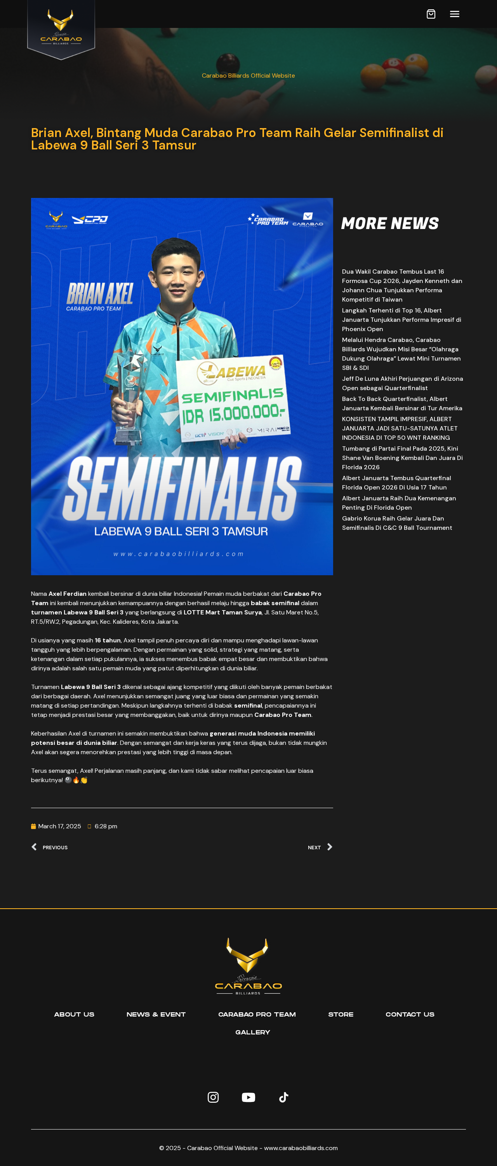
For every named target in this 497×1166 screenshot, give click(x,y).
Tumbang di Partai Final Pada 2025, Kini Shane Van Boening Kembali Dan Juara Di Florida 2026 (402, 457)
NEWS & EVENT (156, 1015)
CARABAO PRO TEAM (257, 1015)
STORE (340, 1015)
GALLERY (252, 1032)
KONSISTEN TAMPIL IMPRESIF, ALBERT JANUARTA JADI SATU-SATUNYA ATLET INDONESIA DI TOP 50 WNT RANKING (400, 428)
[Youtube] (248, 1097)
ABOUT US (74, 1015)
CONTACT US (410, 1015)
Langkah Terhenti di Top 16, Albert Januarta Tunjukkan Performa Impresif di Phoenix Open (401, 319)
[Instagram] (213, 1097)
